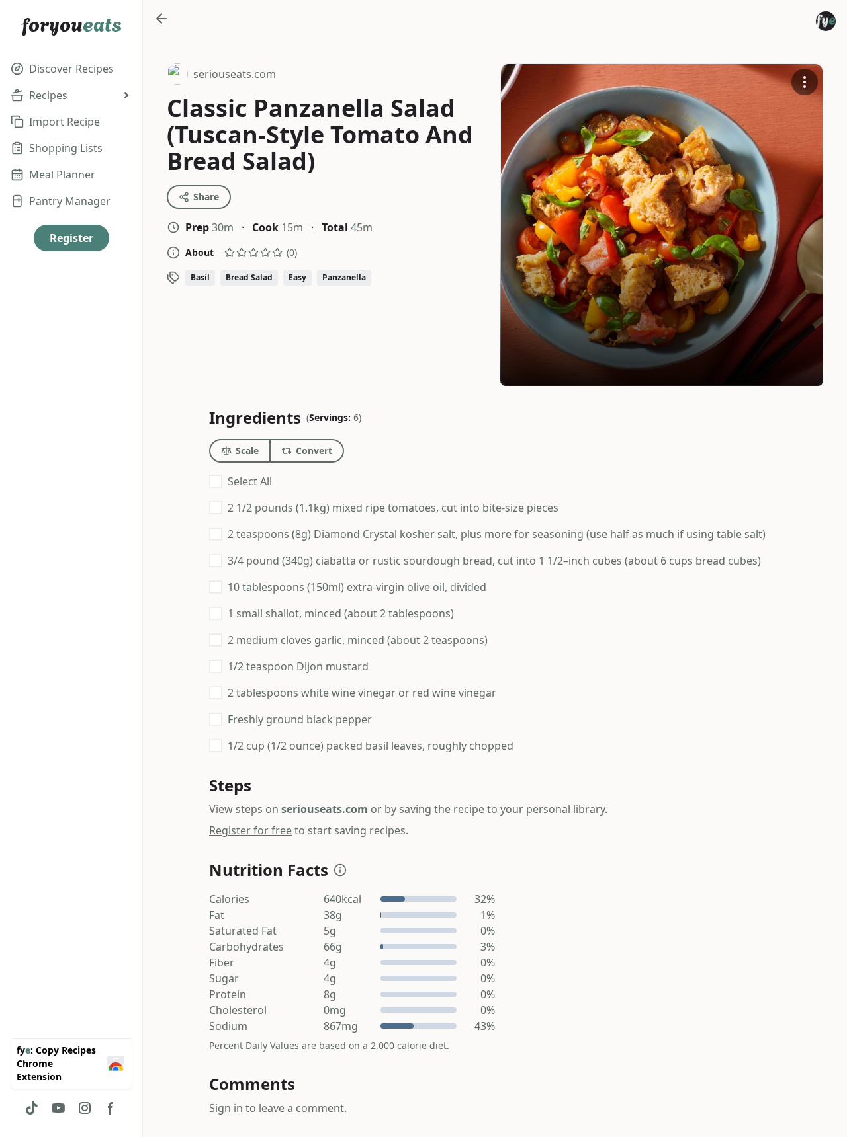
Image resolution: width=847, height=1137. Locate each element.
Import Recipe (64, 121)
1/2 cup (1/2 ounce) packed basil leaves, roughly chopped (370, 745)
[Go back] (161, 18)
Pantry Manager (70, 201)
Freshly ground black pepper (300, 719)
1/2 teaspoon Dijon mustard (298, 666)
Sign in (226, 1108)
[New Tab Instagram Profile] (85, 1108)
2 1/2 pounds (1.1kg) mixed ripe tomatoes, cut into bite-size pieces (393, 507)
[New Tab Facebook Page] (111, 1108)
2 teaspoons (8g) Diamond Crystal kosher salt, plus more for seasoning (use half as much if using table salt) (497, 534)
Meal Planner (62, 174)
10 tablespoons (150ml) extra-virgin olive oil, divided (357, 587)
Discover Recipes (71, 68)
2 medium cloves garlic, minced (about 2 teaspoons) (358, 640)
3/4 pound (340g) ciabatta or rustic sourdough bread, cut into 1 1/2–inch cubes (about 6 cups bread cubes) (494, 560)
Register (71, 238)
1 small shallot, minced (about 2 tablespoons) (341, 613)
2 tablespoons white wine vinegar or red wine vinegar (362, 693)
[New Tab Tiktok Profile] (32, 1108)
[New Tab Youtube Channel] (58, 1108)
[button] (340, 870)
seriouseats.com (221, 76)
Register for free (250, 830)
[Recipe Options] (804, 82)
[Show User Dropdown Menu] (825, 21)
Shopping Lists (66, 148)
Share (206, 196)
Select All (250, 481)
